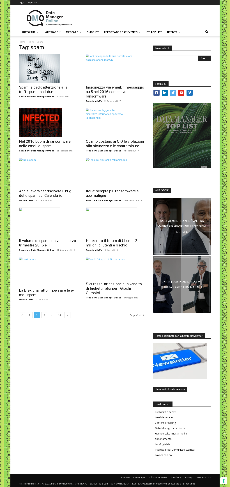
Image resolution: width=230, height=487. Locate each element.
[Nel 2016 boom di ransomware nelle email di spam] (48, 122)
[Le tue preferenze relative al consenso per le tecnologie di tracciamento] (223, 480)
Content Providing (165, 422)
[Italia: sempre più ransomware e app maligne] (115, 172)
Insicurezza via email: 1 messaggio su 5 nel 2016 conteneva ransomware (115, 91)
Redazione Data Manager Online (36, 96)
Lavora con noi (163, 455)
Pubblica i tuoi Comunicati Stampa (175, 449)
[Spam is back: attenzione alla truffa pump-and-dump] (48, 68)
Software (28, 32)
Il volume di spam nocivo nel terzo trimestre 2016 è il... (47, 243)
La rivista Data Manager (133, 477)
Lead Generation (164, 417)
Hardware (50, 32)
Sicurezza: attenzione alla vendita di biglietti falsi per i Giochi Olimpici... (114, 288)
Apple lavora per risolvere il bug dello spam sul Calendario (45, 193)
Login (21, 2)
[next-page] (67, 315)
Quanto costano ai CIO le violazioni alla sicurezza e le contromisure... (115, 143)
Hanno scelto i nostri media (171, 433)
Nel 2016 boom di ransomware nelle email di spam (45, 143)
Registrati (32, 2)
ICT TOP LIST (154, 32)
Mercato (72, 32)
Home (22, 41)
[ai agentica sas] (182, 226)
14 (59, 315)
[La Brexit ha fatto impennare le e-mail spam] (48, 271)
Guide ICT (93, 32)
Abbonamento (163, 439)
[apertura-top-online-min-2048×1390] (182, 135)
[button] (206, 32)
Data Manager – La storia (170, 428)
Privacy (188, 477)
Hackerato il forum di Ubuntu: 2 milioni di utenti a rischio (111, 243)
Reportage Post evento (121, 32)
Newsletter (176, 477)
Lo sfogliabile (162, 444)
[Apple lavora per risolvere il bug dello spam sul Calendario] (48, 172)
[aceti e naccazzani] (182, 284)
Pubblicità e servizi (165, 412)
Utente (172, 32)
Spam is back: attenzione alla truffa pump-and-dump (43, 89)
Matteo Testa (26, 200)
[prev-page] (22, 315)
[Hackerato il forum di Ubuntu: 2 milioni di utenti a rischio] (115, 222)
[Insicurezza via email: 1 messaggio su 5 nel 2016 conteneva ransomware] (115, 68)
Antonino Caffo (94, 101)
